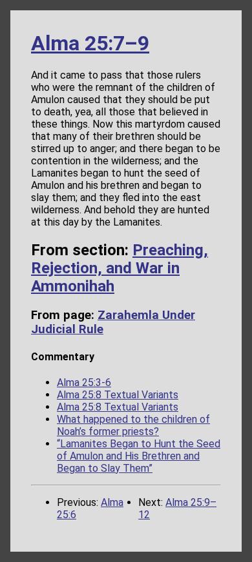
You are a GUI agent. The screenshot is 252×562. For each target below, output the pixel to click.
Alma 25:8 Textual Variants (117, 395)
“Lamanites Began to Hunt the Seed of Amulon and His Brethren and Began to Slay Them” (138, 456)
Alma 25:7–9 (90, 43)
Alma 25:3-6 (84, 382)
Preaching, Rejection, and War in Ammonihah (119, 268)
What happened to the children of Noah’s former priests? (133, 425)
